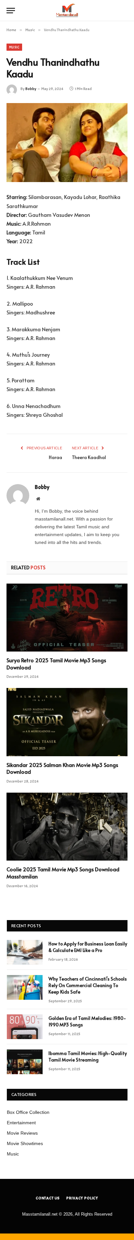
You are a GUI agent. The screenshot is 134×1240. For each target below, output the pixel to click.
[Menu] (11, 10)
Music (14, 47)
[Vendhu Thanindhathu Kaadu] (67, 142)
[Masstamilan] (67, 10)
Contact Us (48, 1198)
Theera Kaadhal (89, 457)
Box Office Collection (28, 1112)
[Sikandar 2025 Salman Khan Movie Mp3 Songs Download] (67, 722)
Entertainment (21, 1122)
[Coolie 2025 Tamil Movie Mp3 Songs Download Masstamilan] (67, 827)
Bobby (30, 88)
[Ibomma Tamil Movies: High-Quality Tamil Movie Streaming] (25, 1061)
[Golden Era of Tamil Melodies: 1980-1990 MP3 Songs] (25, 1026)
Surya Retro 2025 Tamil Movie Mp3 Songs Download (56, 663)
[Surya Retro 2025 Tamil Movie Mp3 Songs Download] (67, 618)
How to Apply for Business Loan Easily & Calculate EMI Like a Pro (87, 947)
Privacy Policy (82, 1198)
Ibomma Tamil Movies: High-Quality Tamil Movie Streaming (87, 1056)
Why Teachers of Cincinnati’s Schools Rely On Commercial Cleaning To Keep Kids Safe (87, 985)
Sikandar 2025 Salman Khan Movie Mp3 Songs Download (62, 768)
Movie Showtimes (25, 1143)
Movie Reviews (22, 1133)
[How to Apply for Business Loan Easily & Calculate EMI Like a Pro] (25, 952)
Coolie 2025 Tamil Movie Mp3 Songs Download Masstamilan (63, 872)
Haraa (55, 457)
